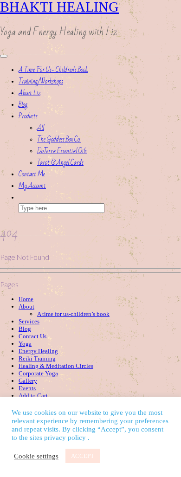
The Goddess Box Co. (59, 139)
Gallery (28, 380)
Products (28, 116)
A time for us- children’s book (53, 70)
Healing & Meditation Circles (56, 365)
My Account (32, 186)
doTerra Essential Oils (62, 151)
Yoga (25, 343)
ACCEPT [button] (82, 455)
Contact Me (32, 174)
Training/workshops (41, 81)
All (40, 128)
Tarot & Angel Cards (60, 162)
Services (29, 321)
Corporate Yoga (38, 373)
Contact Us (32, 336)
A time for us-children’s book (73, 313)
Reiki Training (37, 358)
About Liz (29, 93)
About (26, 306)
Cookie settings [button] (36, 456)
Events (27, 388)
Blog (23, 104)
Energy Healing (38, 351)
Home (26, 299)
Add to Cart (33, 395)
